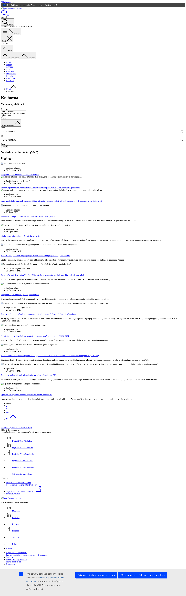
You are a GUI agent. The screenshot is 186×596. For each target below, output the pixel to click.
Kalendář (9, 76)
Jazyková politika (13, 494)
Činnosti (9, 67)
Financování (11, 74)
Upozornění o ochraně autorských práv (21, 485)
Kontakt (9, 548)
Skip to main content (9, 2)
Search (3, 17)
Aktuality (10, 69)
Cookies (9, 557)
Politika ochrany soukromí (16, 559)
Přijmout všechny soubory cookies (96, 575)
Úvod (8, 62)
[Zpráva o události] (13, 111)
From (3, 128)
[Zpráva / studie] (13, 116)
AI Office (10, 80)
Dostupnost (10, 564)
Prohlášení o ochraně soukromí (18, 482)
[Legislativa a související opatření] (13, 114)
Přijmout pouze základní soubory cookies (142, 575)
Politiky (9, 64)
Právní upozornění (13, 562)
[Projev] (13, 118)
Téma (3, 144)
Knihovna (10, 71)
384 (7, 412)
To (2, 136)
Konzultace (10, 78)
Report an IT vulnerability (16, 553)
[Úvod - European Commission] (11, 8)
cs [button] (8, 14)
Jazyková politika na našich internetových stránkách (26, 555)
